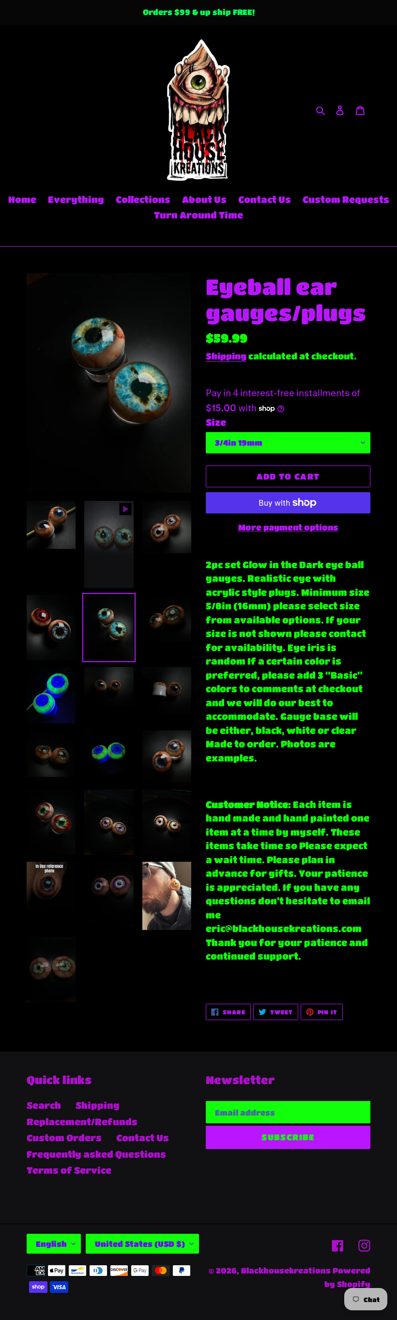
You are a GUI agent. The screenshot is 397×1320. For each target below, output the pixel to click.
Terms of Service (69, 1170)
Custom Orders (64, 1138)
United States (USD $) (140, 1243)
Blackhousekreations (286, 1270)
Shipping (226, 356)
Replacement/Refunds (82, 1122)
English (51, 1243)
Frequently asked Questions (96, 1154)
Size (216, 422)
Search (44, 1105)
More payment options (288, 527)
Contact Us (142, 1138)
